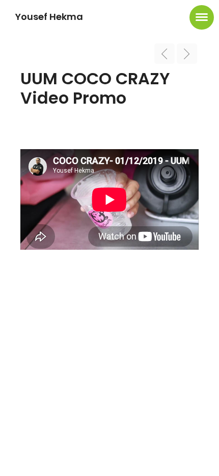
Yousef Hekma (49, 16)
